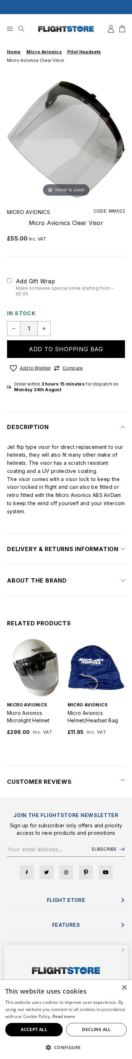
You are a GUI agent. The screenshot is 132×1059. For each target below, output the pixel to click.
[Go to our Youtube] (106, 872)
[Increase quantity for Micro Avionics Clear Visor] (44, 328)
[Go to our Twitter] (46, 872)
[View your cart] (122, 28)
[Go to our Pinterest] (86, 872)
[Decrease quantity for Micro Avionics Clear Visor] (13, 328)
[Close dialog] (123, 950)
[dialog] (66, 1019)
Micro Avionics (28, 212)
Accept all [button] (34, 1029)
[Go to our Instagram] (66, 872)
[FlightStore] (66, 29)
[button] (66, 1047)
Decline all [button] (96, 1029)
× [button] (124, 987)
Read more (63, 1016)
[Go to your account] (111, 28)
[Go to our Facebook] (27, 872)
